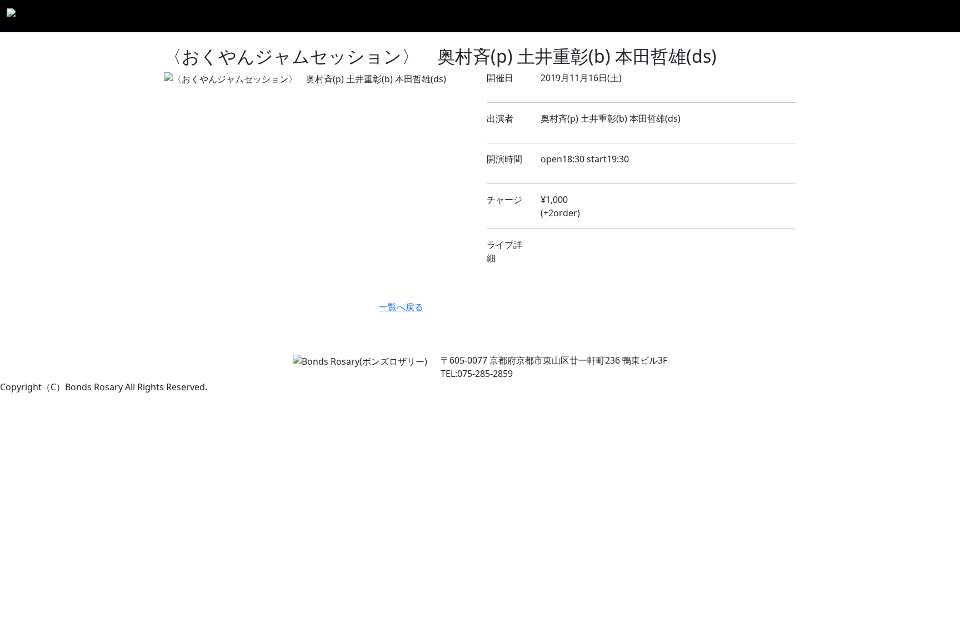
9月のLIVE (586, 16)
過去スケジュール (705, 16)
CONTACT (929, 16)
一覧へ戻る (401, 307)
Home (495, 16)
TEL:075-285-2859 (477, 373)
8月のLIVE (537, 16)
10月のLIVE (638, 16)
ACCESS (884, 16)
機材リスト (837, 16)
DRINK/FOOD (778, 16)
